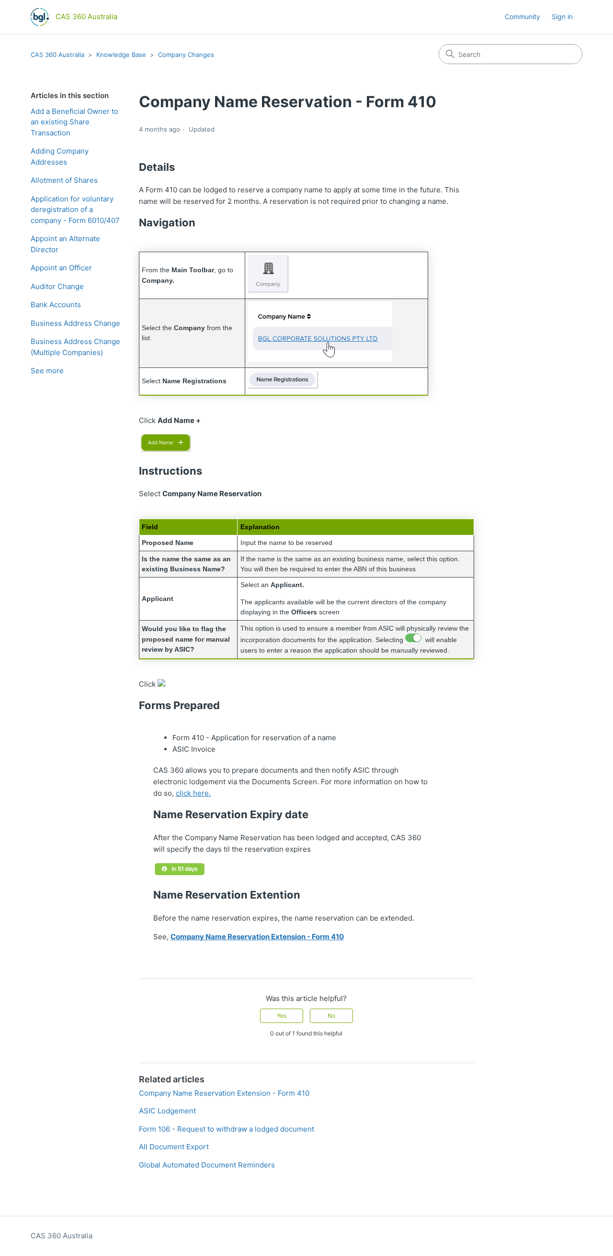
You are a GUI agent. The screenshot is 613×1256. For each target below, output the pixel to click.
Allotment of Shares (64, 180)
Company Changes (186, 54)
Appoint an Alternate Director (65, 244)
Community (522, 16)
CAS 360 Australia (57, 54)
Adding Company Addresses (60, 156)
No (331, 1015)
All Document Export (174, 1146)
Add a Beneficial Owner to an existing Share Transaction (74, 122)
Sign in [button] (562, 16)
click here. (193, 793)
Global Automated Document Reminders (207, 1164)
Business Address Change (75, 323)
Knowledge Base (121, 54)
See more (47, 370)
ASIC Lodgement (167, 1110)
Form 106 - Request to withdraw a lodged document (226, 1129)
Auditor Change (57, 286)
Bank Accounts (56, 304)
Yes (281, 1015)
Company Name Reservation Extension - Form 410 (224, 1093)
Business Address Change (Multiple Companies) (75, 347)
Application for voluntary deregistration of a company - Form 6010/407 (75, 209)
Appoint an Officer (61, 267)
